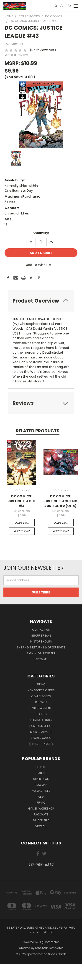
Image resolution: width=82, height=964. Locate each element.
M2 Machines (41, 791)
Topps (41, 767)
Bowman (41, 785)
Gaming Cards (41, 720)
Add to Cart (22, 531)
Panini (41, 773)
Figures (41, 714)
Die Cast (41, 702)
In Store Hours (41, 641)
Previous (5, 468)
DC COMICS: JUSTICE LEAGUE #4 (22, 501)
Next (77, 468)
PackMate (41, 814)
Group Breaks (41, 635)
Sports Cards (41, 738)
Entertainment (41, 708)
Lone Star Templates (49, 948)
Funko (41, 684)
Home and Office (41, 726)
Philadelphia (41, 820)
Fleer (41, 797)
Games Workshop (41, 808)
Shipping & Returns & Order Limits (41, 647)
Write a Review (16, 54)
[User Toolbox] (61, 6)
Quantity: (41, 233)
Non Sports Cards (41, 690)
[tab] (41, 301)
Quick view (21, 523)
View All (41, 826)
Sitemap (41, 659)
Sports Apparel (41, 732)
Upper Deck (41, 779)
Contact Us (41, 630)
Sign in (32, 653)
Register (49, 653)
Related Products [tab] (37, 431)
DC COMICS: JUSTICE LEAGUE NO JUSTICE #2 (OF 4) (60, 501)
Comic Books (41, 696)
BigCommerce (49, 942)
